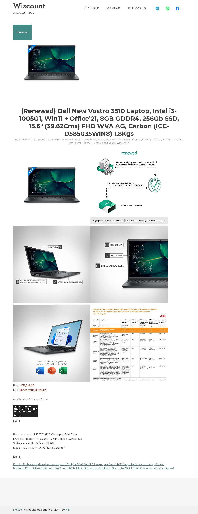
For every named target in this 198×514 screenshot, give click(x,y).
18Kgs (92, 139)
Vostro (112, 143)
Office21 (87, 143)
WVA (126, 143)
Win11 (120, 143)
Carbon (126, 139)
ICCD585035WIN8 (172, 139)
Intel (71, 143)
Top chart (114, 8)
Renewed (98, 143)
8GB (118, 139)
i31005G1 (156, 139)
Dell (133, 139)
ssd (106, 143)
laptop (78, 143)
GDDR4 (146, 139)
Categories (137, 8)
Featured (91, 8)
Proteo (17, 509)
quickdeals (24, 139)
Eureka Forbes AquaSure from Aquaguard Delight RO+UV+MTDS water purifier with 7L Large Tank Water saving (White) (88, 464)
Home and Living (70, 139)
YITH (68, 509)
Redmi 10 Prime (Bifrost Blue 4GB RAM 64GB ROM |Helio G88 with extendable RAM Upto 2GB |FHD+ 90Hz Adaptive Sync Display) (93, 468)
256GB (100, 139)
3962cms (110, 139)
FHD (138, 139)
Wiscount (29, 6)
